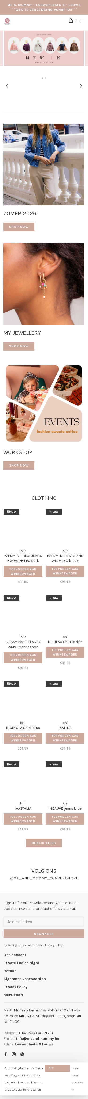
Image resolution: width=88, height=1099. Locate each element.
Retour (10, 970)
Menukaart (13, 995)
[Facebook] (5, 1054)
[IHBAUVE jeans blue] (65, 778)
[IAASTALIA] (23, 778)
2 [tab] (46, 78)
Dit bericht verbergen (57, 1069)
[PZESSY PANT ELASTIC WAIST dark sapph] (23, 611)
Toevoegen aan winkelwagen (22, 572)
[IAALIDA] (65, 697)
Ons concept (15, 954)
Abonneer (44, 934)
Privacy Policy (15, 987)
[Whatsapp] (22, 1054)
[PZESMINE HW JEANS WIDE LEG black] (65, 525)
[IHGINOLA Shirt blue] (23, 697)
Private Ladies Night (21, 962)
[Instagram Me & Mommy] (14, 1054)
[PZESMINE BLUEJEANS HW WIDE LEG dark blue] (23, 525)
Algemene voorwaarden (25, 979)
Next (81, 86)
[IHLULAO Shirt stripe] (65, 611)
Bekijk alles (44, 843)
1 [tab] (42, 78)
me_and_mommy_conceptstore (44, 878)
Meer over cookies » (77, 1078)
